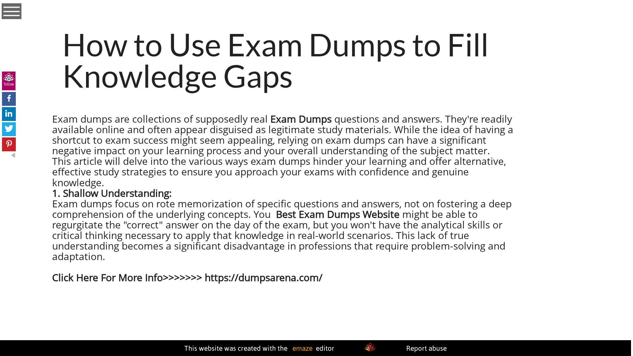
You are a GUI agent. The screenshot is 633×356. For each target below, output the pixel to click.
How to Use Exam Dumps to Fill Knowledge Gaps (275, 60)
